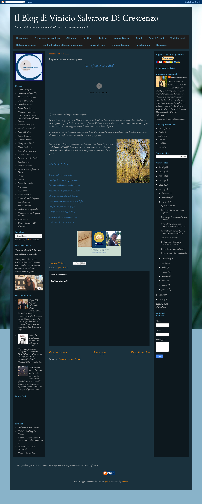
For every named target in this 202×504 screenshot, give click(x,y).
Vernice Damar (121, 38)
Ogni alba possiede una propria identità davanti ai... (174, 225)
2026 (161, 167)
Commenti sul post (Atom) (69, 359)
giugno (165, 271)
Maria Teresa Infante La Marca (28, 171)
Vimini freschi (177, 38)
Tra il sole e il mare (169, 237)
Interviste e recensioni (27, 150)
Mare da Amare (24, 165)
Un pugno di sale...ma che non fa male (174, 218)
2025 (161, 171)
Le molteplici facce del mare (172, 248)
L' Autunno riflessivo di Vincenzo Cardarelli (171, 243)
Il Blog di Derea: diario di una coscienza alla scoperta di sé (30, 440)
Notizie (21, 175)
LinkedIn (162, 147)
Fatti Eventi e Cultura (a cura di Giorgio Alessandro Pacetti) (29, 118)
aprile (164, 280)
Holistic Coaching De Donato (27, 432)
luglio (164, 267)
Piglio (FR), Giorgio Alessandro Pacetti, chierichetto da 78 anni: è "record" (29, 307)
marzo (165, 285)
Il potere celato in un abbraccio (174, 253)
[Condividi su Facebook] (81, 263)
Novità (21, 179)
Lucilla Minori (24, 161)
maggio (165, 276)
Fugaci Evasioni (62, 267)
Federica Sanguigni (26, 124)
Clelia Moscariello (25, 100)
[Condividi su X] (79, 263)
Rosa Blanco (23, 190)
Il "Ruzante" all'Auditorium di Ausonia (35, 370)
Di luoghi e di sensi (26, 45)
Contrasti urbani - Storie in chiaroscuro (63, 45)
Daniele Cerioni (24, 104)
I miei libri (87, 38)
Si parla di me (24, 201)
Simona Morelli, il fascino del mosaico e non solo (28, 252)
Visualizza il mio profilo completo (170, 119)
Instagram (162, 135)
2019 (161, 299)
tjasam (107, 481)
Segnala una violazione (162, 305)
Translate (35, 239)
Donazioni (161, 45)
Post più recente (58, 352)
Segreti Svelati (156, 38)
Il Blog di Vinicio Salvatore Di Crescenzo (86, 18)
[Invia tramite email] (74, 263)
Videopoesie (23, 219)
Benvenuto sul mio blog (47, 38)
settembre (166, 258)
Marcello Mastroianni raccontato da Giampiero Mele (34, 340)
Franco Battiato (24, 132)
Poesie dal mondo (25, 183)
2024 (161, 176)
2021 (161, 189)
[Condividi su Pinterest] (84, 263)
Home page (22, 38)
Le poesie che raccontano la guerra (172, 211)
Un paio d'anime (120, 45)
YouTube (162, 143)
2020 (161, 295)
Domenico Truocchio (26, 112)
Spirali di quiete (168, 205)
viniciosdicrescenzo (178, 77)
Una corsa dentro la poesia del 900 (29, 214)
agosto (164, 263)
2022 (161, 184)
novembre (166, 197)
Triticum (103, 38)
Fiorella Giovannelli (26, 128)
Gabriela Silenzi (25, 139)
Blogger (125, 481)
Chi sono (71, 38)
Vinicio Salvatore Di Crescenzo (26, 224)
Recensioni (22, 187)
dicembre (166, 193)
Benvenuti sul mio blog (27, 93)
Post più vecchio (140, 352)
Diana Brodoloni (25, 108)
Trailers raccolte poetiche (28, 209)
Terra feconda (142, 45)
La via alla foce (97, 45)
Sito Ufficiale (164, 128)
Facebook (162, 132)
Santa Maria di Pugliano (28, 198)
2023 (161, 180)
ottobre (165, 202)
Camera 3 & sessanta (27, 97)
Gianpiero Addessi (26, 143)
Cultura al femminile (27, 453)
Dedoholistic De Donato (28, 427)
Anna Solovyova (25, 89)
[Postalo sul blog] (76, 263)
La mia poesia (24, 154)
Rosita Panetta (24, 194)
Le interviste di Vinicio (27, 158)
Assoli (139, 38)
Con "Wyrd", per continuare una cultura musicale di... (173, 232)
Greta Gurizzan (25, 147)
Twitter (161, 139)
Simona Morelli (24, 205)
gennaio (165, 289)
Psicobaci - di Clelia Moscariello (26, 448)
